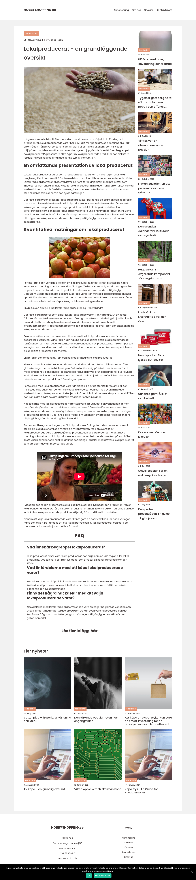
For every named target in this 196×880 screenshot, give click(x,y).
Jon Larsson (56, 40)
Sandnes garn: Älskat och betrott (153, 396)
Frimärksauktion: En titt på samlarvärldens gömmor (154, 188)
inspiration (144, 50)
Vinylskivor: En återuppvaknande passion (150, 145)
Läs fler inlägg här (79, 630)
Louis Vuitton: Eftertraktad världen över (152, 317)
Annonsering (121, 10)
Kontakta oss (164, 10)
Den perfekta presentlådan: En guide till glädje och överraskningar (154, 514)
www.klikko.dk (70, 858)
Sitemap (128, 857)
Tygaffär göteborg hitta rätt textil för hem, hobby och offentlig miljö (155, 102)
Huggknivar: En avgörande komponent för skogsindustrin (154, 274)
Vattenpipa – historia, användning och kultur (47, 719)
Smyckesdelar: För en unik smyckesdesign (153, 473)
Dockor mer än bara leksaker (152, 434)
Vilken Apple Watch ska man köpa (97, 789)
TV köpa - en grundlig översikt (44, 789)
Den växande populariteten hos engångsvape (96, 719)
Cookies (148, 10)
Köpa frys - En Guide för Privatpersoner (141, 790)
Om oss (136, 10)
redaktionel (31, 33)
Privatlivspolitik (102, 875)
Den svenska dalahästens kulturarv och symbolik (153, 231)
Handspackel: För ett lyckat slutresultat (152, 357)
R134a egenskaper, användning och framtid (155, 61)
